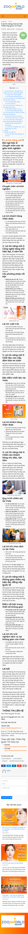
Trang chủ (3, 21)
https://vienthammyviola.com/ (11, 728)
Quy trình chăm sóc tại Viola (13, 116)
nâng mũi (4, 761)
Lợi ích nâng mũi (13, 140)
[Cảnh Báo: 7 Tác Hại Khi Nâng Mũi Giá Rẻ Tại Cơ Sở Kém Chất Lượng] (14, 885)
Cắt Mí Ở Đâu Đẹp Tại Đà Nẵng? (12, 863)
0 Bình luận (20, 29)
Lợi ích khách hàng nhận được (14, 96)
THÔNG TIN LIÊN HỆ (9, 132)
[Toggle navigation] (25, 16)
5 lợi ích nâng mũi (6, 758)
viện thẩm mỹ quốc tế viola (16, 761)
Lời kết (5, 130)
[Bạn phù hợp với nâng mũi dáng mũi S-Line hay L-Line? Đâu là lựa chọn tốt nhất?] (14, 817)
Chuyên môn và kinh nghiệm (13, 94)
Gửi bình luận (5, 797)
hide (17, 88)
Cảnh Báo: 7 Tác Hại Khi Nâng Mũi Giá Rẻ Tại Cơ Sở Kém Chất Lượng (13, 896)
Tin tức (10, 21)
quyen (8, 770)
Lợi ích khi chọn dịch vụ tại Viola (14, 118)
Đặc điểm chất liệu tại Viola (13, 109)
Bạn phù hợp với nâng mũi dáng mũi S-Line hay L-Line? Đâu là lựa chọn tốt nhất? (14, 829)
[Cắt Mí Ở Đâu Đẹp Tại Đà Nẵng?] (14, 852)
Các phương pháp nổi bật (12, 101)
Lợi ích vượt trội (10, 103)
